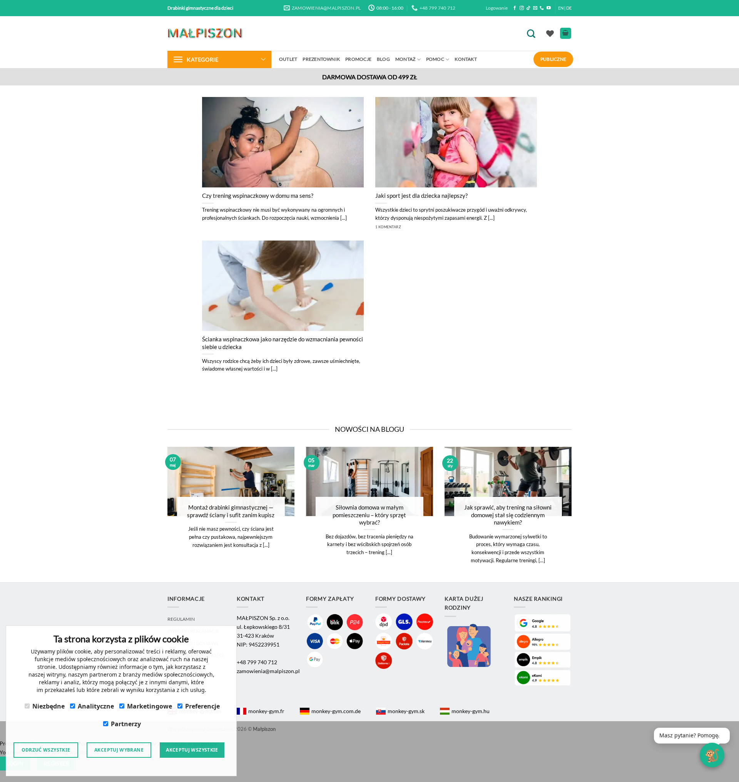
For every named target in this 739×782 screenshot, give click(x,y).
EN (560, 7)
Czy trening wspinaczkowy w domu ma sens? (257, 195)
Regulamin (181, 619)
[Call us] (542, 8)
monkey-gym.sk (406, 711)
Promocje (358, 59)
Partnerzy (126, 724)
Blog (383, 59)
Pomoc (435, 59)
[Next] (582, 514)
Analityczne (96, 706)
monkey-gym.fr (266, 711)
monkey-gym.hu (470, 711)
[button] (692, 736)
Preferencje (202, 706)
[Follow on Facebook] (515, 8)
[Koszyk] (565, 33)
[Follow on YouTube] (549, 8)
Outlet (288, 59)
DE (569, 7)
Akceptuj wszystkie (192, 750)
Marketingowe (149, 706)
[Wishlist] (550, 33)
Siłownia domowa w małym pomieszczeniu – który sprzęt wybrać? (369, 515)
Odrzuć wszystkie (46, 750)
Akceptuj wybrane (119, 750)
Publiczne (553, 59)
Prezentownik (321, 59)
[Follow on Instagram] (522, 8)
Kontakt (466, 59)
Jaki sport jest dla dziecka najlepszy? (421, 195)
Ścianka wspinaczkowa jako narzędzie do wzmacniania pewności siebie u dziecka (282, 343)
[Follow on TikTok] (528, 8)
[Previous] (157, 514)
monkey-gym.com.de (336, 711)
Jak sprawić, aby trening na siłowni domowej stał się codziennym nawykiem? (508, 515)
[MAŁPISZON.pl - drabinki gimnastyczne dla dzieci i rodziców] (205, 33)
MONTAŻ (405, 59)
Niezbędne (48, 706)
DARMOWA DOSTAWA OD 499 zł (369, 76)
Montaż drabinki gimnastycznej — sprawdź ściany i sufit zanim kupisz (230, 511)
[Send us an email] (535, 8)
